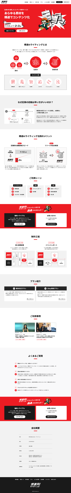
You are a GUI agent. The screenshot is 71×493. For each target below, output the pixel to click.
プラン (41, 2)
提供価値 (26, 2)
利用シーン (32, 2)
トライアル (47, 479)
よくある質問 (47, 2)
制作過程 (27, 479)
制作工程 (37, 2)
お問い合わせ (53, 479)
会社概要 (53, 2)
